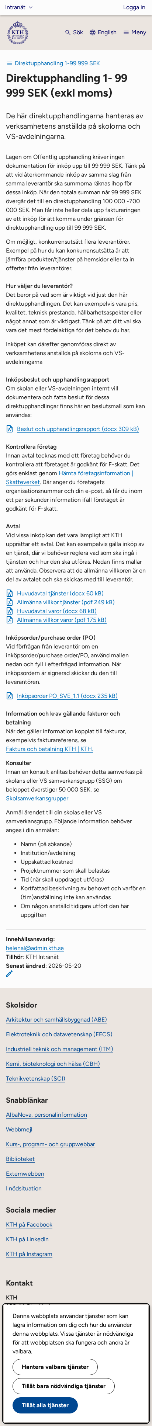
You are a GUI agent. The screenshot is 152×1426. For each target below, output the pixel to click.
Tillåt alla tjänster (45, 1405)
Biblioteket (20, 1158)
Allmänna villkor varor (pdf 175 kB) (62, 619)
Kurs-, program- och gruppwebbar (50, 1144)
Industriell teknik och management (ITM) (59, 1049)
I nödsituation (24, 1188)
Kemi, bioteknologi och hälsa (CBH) (53, 1063)
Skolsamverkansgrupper (37, 798)
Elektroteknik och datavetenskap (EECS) (59, 1034)
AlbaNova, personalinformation (46, 1114)
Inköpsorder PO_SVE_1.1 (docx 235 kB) (67, 695)
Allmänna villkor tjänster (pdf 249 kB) (66, 602)
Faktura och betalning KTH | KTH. (49, 748)
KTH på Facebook (29, 1224)
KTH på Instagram (29, 1254)
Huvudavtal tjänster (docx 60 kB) (60, 593)
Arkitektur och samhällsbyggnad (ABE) (56, 1019)
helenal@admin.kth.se (35, 948)
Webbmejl (19, 1129)
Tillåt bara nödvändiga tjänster (64, 1386)
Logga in (134, 7)
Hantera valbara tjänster (55, 1366)
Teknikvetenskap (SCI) (35, 1078)
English (107, 32)
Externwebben (25, 1173)
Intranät (15, 7)
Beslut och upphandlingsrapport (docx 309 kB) (78, 428)
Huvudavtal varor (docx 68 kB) (57, 611)
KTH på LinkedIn (27, 1239)
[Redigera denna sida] (9, 973)
